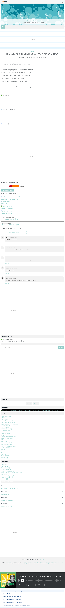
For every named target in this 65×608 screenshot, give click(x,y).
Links (2, 435)
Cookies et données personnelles (39, 563)
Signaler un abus (55, 562)
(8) (4, 479)
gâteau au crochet (6, 506)
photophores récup (7, 444)
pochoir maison (5, 448)
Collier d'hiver (5, 494)
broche (3, 418)
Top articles (41, 562)
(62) (8, 471)
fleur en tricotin (5, 425)
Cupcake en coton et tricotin (9, 424)
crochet (32, 51)
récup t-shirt (4, 452)
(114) (5, 465)
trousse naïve (5, 459)
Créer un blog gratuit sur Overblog (30, 562)
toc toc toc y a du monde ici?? (10, 488)
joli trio (3, 432)
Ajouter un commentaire (14, 232)
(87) (5, 468)
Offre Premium (27, 563)
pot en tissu (4, 449)
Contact (48, 562)
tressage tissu (5, 455)
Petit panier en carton (7, 440)
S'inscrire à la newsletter (7, 190)
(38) (11, 472)
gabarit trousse (5, 430)
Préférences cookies (52, 563)
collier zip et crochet (7, 421)
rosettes (3, 454)
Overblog (41, 559)
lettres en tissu (5, 433)
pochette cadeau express (8, 446)
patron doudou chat (7, 438)
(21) (7, 476)
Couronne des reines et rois (9, 422)
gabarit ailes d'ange (6, 429)
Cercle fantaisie (5, 419)
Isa (38, 87)
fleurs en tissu (5, 427)
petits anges (4, 441)
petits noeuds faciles (7, 443)
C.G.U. (61, 562)
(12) (7, 477)
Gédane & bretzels (32, 21)
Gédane (9, 562)
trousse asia (4, 457)
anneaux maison (6, 416)
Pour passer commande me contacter (12, 451)
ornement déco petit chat (8, 437)
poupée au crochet (7, 500)
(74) (6, 469)
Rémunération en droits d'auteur (15, 563)
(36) (4, 474)
